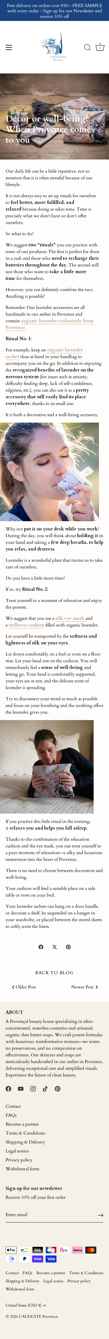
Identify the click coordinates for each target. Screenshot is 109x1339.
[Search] (87, 48)
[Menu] (9, 47)
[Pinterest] (57, 1088)
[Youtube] (20, 1088)
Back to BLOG (54, 973)
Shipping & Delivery (25, 1142)
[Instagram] (33, 1088)
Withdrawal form (22, 1169)
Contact (13, 1106)
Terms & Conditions (25, 1133)
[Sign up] (100, 1215)
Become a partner (22, 1124)
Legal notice (17, 1151)
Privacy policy (19, 1160)
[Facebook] (8, 1088)
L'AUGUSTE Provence (38, 1316)
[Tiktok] (45, 1088)
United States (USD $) (23, 1305)
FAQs (11, 1115)
